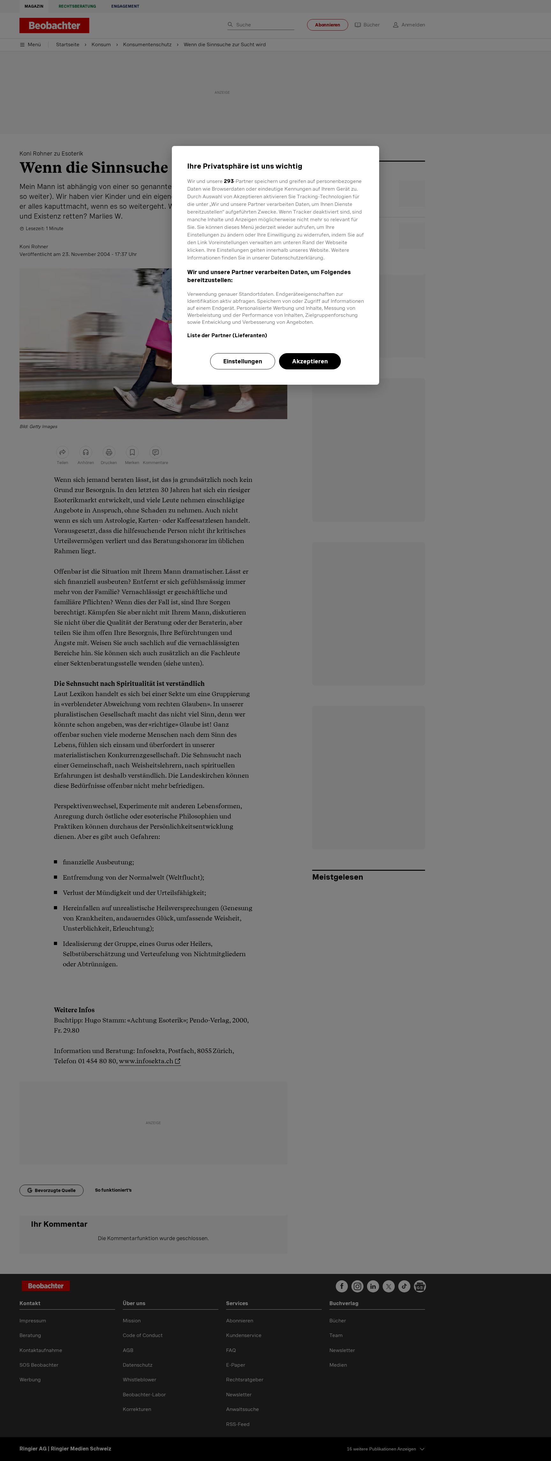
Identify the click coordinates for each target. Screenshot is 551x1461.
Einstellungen (242, 361)
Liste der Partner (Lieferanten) (227, 335)
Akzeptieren (310, 361)
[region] (275, 265)
